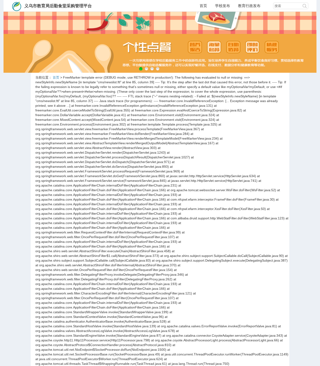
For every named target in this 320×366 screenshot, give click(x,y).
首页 (203, 6)
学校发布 (222, 6)
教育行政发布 (249, 6)
